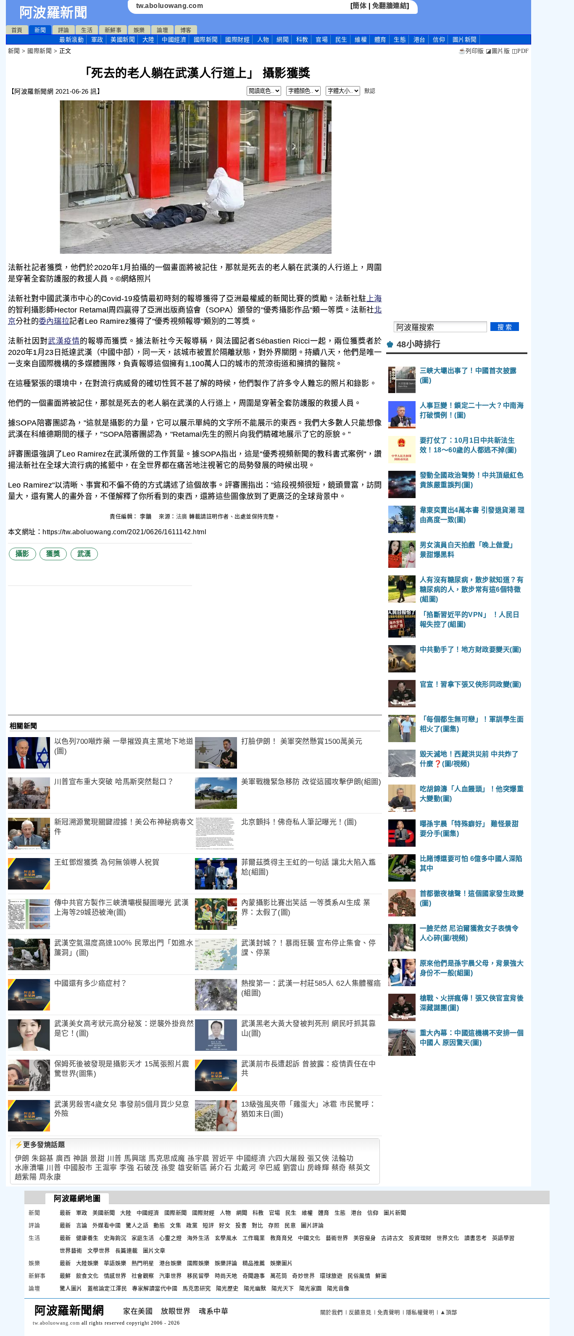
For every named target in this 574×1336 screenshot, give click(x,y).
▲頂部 (448, 1312)
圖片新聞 (395, 1213)
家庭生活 (143, 1238)
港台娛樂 (170, 1263)
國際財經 (237, 39)
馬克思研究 (196, 1288)
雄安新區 (192, 1168)
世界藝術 (71, 1250)
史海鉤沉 (115, 1238)
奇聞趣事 (253, 1276)
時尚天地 (226, 1276)
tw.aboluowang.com (169, 5)
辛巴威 (269, 1168)
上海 (374, 298)
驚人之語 (137, 1225)
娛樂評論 (226, 1263)
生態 (400, 39)
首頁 (17, 30)
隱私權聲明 (420, 1312)
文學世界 (98, 1250)
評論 (63, 30)
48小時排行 (419, 344)
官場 (322, 39)
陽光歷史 (227, 1288)
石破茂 (148, 1168)
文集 (175, 1225)
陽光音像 (338, 1288)
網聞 (282, 39)
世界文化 (448, 1238)
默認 (370, 91)
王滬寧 (106, 1168)
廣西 (63, 1159)
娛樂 (139, 30)
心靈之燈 (170, 1238)
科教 (302, 39)
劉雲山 (294, 1168)
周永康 (50, 1177)
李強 (126, 1168)
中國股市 (78, 1168)
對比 (257, 1225)
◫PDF (520, 51)
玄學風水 (226, 1238)
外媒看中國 (106, 1225)
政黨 (191, 1225)
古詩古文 (392, 1238)
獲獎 (53, 553)
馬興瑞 (135, 1159)
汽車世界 (170, 1276)
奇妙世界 (303, 1276)
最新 (71, 39)
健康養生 (87, 1238)
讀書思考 (475, 1238)
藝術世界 (337, 1238)
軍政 (97, 39)
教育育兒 (281, 1238)
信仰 (439, 39)
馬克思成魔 (166, 1159)
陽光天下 (282, 1288)
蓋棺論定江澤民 (107, 1288)
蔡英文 (359, 1168)
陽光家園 (310, 1288)
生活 (86, 30)
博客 (186, 30)
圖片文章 (154, 1250)
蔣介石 (221, 1168)
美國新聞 (123, 39)
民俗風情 (359, 1276)
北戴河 (245, 1168)
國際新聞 (206, 39)
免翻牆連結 (389, 5)
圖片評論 (312, 1225)
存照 (273, 1225)
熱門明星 (143, 1263)
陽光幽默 (255, 1288)
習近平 (223, 1159)
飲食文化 (87, 1276)
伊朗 (22, 1159)
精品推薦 (253, 1263)
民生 (341, 39)
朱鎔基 (43, 1159)
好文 (224, 1225)
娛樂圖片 (281, 1263)
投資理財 (420, 1238)
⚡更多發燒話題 (40, 1144)
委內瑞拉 (54, 321)
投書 (241, 1225)
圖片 (465, 39)
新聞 (40, 30)
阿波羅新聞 (53, 12)
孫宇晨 (198, 1159)
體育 (380, 39)
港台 (419, 39)
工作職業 (253, 1238)
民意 (290, 1225)
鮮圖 (381, 1276)
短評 (208, 1225)
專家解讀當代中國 (154, 1288)
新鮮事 (113, 30)
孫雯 (168, 1168)
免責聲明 (388, 1312)
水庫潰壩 (29, 1168)
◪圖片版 (498, 51)
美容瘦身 (364, 1238)
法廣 (181, 516)
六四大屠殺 (286, 1159)
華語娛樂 (115, 1263)
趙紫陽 (26, 1177)
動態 (159, 1225)
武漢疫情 (64, 341)
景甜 (97, 1159)
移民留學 (198, 1276)
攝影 (22, 553)
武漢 (84, 553)
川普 (114, 1159)
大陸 (148, 39)
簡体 (359, 5)
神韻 (80, 1159)
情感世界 (115, 1276)
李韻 (146, 516)
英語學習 (503, 1238)
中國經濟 (174, 39)
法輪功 (343, 1159)
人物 (263, 39)
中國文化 (309, 1238)
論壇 (162, 30)
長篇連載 (126, 1250)
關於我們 (331, 1312)
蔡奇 (339, 1168)
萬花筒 (278, 1276)
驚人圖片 (71, 1288)
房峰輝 (318, 1168)
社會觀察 (143, 1276)
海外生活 (198, 1238)
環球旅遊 (331, 1276)
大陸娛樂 (87, 1263)
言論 (81, 1225)
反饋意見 (360, 1312)
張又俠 (318, 1159)
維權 (361, 39)
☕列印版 (471, 51)
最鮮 (65, 1276)
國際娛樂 (198, 1263)
